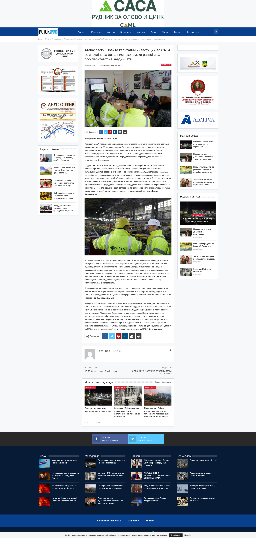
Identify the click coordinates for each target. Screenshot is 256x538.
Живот (165, 32)
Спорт (154, 32)
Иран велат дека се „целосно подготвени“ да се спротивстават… (203, 156)
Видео (177, 32)
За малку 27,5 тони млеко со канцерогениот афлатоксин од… (111, 475)
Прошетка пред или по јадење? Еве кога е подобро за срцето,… (203, 169)
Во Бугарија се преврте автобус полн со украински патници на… (64, 195)
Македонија (166, 64)
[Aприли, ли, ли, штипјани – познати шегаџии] (182, 476)
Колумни (141, 32)
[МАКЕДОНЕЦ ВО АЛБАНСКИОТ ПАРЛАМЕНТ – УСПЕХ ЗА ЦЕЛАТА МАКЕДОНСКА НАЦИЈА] (136, 476)
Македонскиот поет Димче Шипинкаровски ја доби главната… (156, 462)
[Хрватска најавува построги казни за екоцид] (44, 463)
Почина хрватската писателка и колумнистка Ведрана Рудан (65, 475)
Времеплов (125, 32)
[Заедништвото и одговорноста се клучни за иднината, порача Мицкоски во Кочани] (90, 501)
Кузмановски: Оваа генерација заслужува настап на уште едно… (63, 183)
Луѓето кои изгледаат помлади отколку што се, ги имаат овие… (203, 182)
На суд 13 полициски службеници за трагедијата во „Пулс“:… (64, 208)
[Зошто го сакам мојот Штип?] (182, 463)
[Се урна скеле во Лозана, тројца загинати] (136, 501)
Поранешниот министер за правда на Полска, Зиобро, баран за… (64, 157)
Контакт (150, 521)
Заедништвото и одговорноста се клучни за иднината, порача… (110, 500)
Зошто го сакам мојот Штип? (203, 460)
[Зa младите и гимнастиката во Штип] (182, 501)
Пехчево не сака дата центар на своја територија (203, 144)
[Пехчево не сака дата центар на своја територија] (98, 396)
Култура (111, 32)
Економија (96, 32)
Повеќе (187, 535)
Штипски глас (192, 32)
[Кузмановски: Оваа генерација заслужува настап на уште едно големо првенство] (46, 183)
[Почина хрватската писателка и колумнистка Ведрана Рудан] (44, 476)
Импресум (133, 521)
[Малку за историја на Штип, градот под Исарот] (182, 488)
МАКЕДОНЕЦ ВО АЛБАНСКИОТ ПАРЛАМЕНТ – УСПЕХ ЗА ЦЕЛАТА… (157, 475)
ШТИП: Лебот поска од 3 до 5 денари (101, 371)
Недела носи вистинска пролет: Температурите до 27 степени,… (64, 170)
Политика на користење (108, 521)
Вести (80, 32)
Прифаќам (176, 535)
